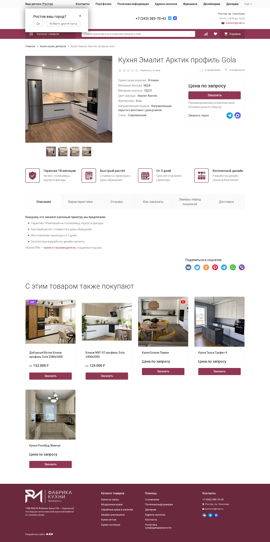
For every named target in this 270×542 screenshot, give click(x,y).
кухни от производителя (60, 247)
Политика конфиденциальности (158, 526)
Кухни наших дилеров (53, 46)
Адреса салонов (166, 4)
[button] (94, 151)
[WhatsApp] (233, 267)
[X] (197, 267)
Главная (30, 46)
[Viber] (242, 267)
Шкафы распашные (113, 514)
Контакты (83, 4)
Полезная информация (133, 4)
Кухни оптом (108, 519)
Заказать (215, 95)
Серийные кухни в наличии (117, 509)
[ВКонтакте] (188, 267)
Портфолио (103, 4)
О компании (152, 499)
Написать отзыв (150, 70)
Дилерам (232, 4)
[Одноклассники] (206, 267)
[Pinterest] (215, 267)
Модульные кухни (112, 504)
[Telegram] (224, 267)
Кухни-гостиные (110, 524)
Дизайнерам (211, 4)
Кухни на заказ (110, 499)
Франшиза (190, 4)
